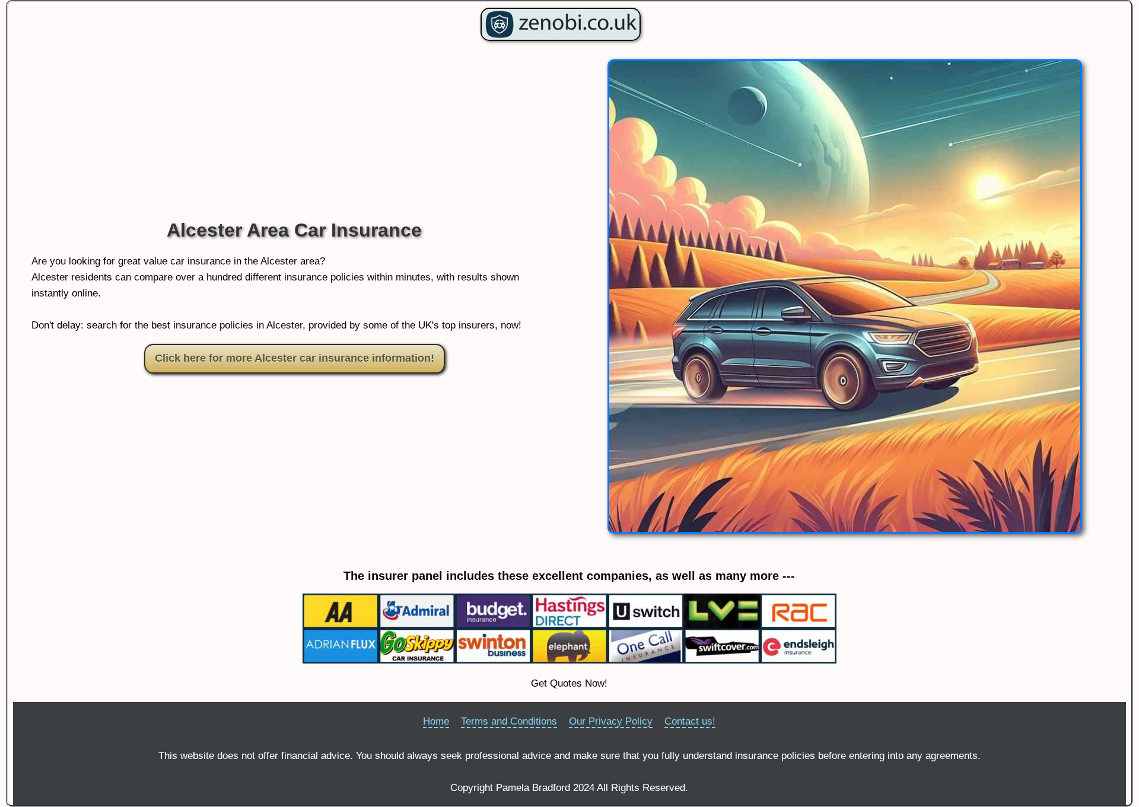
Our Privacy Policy (611, 721)
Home (436, 721)
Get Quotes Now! (569, 683)
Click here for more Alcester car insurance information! (294, 358)
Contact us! (689, 721)
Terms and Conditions (509, 721)
